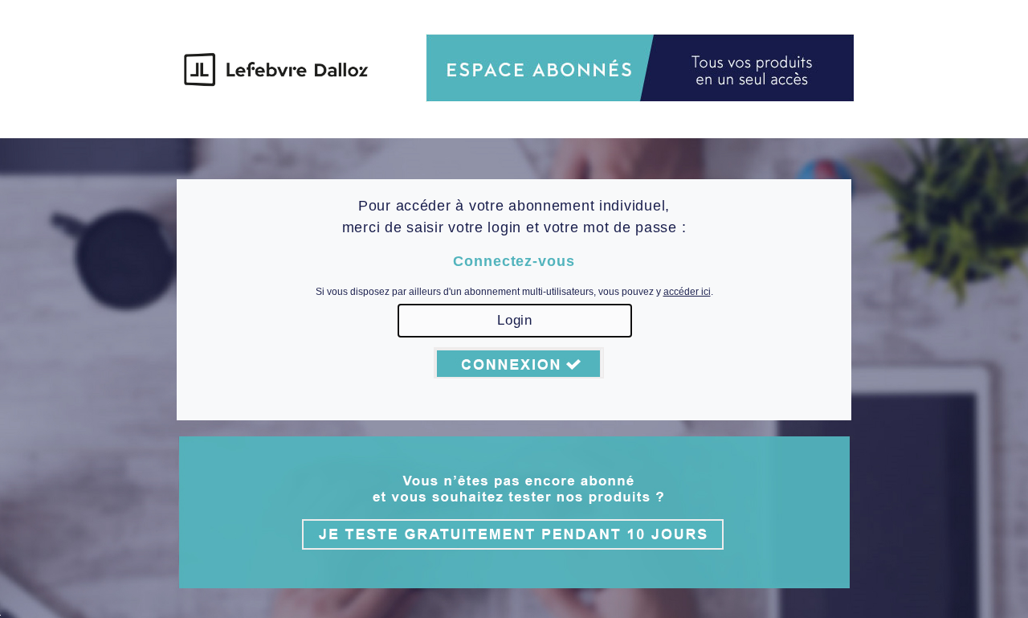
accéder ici (687, 291)
